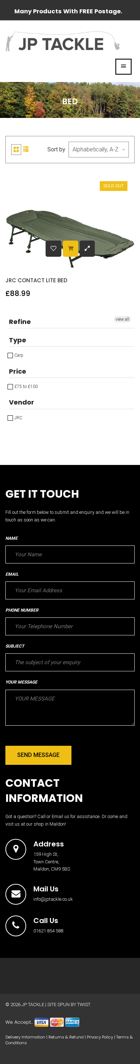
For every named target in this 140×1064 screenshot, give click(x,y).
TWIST (83, 1004)
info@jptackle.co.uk (53, 899)
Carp (18, 355)
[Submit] (70, 249)
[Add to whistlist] (53, 249)
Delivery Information (25, 1037)
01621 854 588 (48, 930)
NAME (11, 538)
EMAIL (11, 574)
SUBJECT (14, 646)
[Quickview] (87, 249)
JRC (17, 417)
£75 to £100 (25, 386)
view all (122, 319)
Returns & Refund (66, 1037)
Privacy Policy (100, 1037)
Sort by (56, 149)
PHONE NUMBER (21, 610)
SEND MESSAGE (38, 755)
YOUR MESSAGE (21, 682)
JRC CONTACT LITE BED (36, 280)
